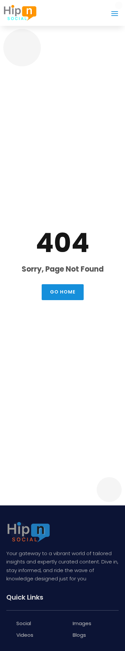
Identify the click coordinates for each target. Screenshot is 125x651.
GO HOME (62, 292)
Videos (24, 634)
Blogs (79, 634)
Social (23, 623)
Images (82, 623)
